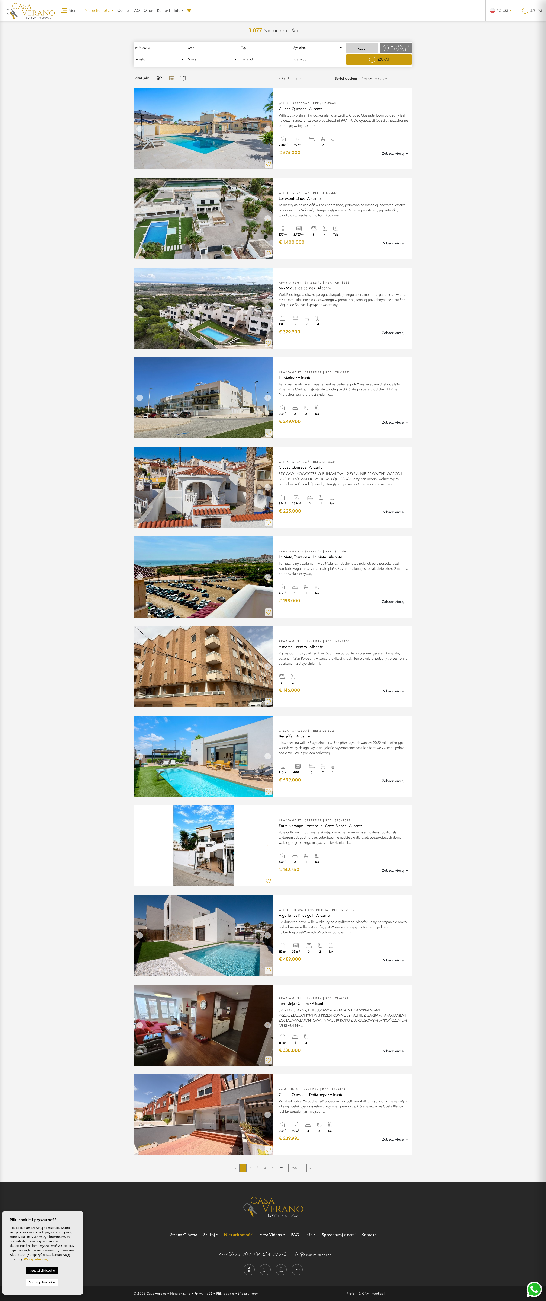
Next (268, 128)
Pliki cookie (225, 1293)
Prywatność (203, 1293)
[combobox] (213, 48)
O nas (148, 10)
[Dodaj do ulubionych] (268, 164)
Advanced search (400, 48)
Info (177, 10)
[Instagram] (281, 1269)
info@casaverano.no (312, 1254)
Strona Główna (183, 1234)
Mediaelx (379, 1293)
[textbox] (213, 48)
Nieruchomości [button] (97, 10)
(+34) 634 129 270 (269, 1254)
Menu (73, 10)
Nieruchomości (239, 1234)
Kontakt (163, 10)
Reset (362, 48)
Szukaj (536, 11)
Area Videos (271, 1234)
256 (294, 1168)
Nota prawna (180, 1293)
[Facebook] (249, 1269)
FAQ (136, 10)
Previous (138, 128)
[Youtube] (297, 1269)
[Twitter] (265, 1269)
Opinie (123, 10)
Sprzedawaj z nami (339, 1234)
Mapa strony (248, 1293)
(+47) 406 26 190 (231, 1254)
